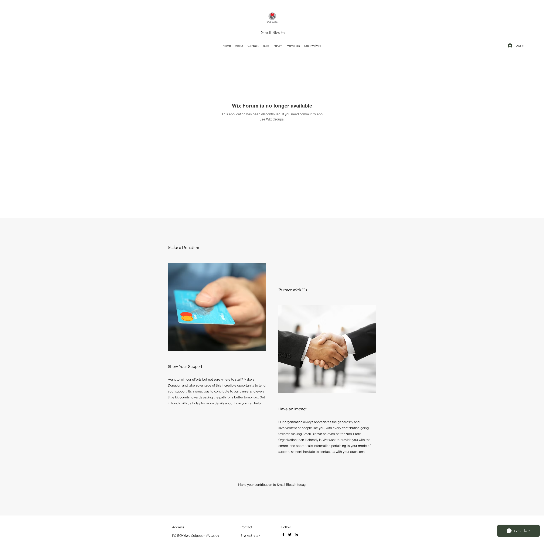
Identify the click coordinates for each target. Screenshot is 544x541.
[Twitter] (290, 535)
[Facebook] (283, 535)
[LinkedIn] (296, 535)
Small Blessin (273, 32)
